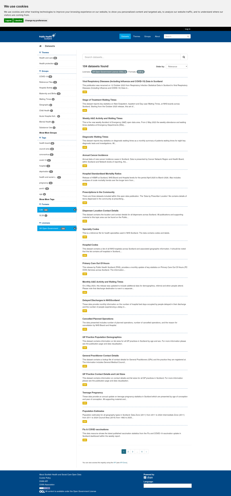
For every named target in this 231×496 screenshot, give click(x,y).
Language (148, 481)
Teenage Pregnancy (92, 392)
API (114, 462)
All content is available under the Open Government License (70, 491)
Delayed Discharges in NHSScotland (101, 300)
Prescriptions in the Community (98, 192)
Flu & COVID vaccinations (95, 429)
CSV (84, 92)
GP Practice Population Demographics (102, 337)
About (157, 36)
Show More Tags (46, 199)
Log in (187, 29)
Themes (136, 36)
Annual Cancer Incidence (95, 155)
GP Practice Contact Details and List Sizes (103, 374)
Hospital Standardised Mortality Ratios (101, 173)
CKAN (148, 477)
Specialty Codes (90, 229)
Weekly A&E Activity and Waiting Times (102, 118)
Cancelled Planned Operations (97, 318)
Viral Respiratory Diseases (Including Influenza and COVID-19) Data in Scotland (122, 81)
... (137, 451)
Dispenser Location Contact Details (100, 210)
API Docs (123, 462)
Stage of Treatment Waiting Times (99, 99)
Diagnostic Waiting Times (95, 136)
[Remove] (125, 72)
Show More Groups (48, 132)
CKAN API (43, 481)
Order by (160, 66)
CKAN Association (47, 484)
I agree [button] (8, 20)
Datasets (125, 36)
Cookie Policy (45, 477)
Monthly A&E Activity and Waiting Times (102, 281)
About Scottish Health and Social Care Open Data (60, 474)
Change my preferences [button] (36, 20)
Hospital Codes (90, 244)
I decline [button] (18, 20)
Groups (147, 36)
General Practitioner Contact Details (100, 355)
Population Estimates (93, 411)
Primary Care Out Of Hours (95, 263)
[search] (184, 57)
